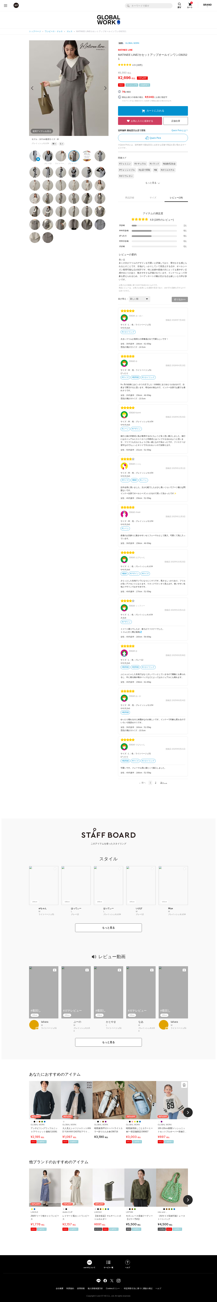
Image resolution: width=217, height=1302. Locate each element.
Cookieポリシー (113, 1288)
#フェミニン (125, 164)
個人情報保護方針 (95, 1288)
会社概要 (59, 1288)
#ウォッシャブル (127, 170)
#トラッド (154, 164)
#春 (155, 170)
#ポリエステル (167, 170)
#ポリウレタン (126, 176)
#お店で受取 (144, 170)
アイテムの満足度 (153, 213)
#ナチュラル (140, 164)
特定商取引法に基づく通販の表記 (138, 1288)
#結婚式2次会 (169, 164)
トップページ (35, 31)
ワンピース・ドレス (54, 31)
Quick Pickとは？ (180, 130)
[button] (105, 88)
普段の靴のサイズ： (130, 347)
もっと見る (108, 927)
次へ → (163, 782)
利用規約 (70, 1288)
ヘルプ (158, 1288)
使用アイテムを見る (42, 131)
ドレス (70, 31)
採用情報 (81, 1288)
